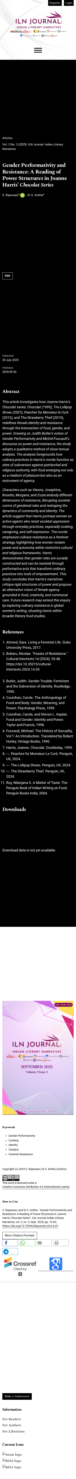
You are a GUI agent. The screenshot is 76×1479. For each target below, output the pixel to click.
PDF (7, 276)
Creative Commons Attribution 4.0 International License (35, 1186)
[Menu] (38, 50)
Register (54, 3)
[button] (10, 1242)
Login (68, 3)
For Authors (11, 1425)
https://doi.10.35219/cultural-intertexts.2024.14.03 (28, 666)
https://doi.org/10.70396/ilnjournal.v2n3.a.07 (30, 1225)
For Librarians (13, 1431)
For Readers (11, 1419)
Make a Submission (17, 1396)
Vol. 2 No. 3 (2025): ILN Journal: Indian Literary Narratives (32, 147)
